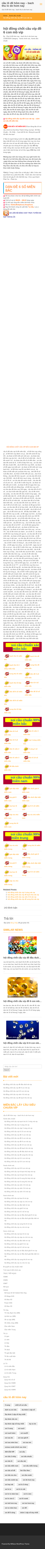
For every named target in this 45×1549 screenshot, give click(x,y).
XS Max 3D (8, 1306)
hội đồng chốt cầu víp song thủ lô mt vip (18, 1224)
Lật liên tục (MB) (10, 1316)
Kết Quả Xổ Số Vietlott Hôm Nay (15, 1293)
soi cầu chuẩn (26, 1456)
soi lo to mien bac (11, 1494)
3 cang (7, 1405)
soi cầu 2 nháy (10, 1456)
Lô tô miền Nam (9, 1370)
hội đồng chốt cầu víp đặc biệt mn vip (17, 1240)
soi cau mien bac (11, 1442)
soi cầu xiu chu (10, 1475)
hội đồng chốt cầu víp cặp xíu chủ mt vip (18, 1201)
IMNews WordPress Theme (19, 1544)
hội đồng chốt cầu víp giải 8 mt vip (16, 1208)
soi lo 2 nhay (23, 1484)
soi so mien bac (11, 1508)
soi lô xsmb (23, 1498)
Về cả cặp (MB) (9, 1319)
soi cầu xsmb (27, 1475)
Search (6, 1070)
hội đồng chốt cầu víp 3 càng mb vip (21, 892)
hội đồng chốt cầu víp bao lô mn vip (16, 1234)
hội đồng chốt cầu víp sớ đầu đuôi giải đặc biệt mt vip (21, 1219)
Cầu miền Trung (10, 1329)
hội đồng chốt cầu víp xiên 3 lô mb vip (17, 1188)
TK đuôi (7, 1349)
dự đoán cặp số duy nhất (14, 1424)
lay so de (32, 1424)
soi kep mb (9, 1484)
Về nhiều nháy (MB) (11, 1323)
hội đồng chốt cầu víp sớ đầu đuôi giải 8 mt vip (20, 1215)
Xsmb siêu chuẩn (15, 15)
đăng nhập (14, 923)
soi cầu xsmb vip (11, 1480)
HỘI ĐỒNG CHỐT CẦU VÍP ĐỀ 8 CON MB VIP (22, 447)
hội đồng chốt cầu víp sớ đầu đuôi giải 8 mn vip (20, 1250)
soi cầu (22, 1452)
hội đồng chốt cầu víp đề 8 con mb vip (22, 1001)
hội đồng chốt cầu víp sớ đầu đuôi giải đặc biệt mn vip (21, 1255)
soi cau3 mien (10, 1433)
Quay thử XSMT (10, 1386)
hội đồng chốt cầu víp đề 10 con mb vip (18, 1145)
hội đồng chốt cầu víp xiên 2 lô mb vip (17, 1185)
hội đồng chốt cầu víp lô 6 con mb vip (17, 1161)
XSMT (5, 1283)
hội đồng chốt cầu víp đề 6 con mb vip (17, 1138)
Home (5, 15)
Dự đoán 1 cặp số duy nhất (15, 1414)
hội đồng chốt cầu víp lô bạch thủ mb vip (18, 1175)
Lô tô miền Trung (10, 1373)
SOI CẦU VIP (9, 1452)
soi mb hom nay (11, 1503)
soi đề (24, 1508)
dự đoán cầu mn (11, 1419)
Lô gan (6, 1336)
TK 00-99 (7, 1359)
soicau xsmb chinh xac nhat (15, 1447)
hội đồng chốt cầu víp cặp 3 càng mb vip (18, 1128)
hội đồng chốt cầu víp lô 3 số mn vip (16, 1247)
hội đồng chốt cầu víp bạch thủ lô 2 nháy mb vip (20, 1121)
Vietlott (5, 1290)
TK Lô (5, 1333)
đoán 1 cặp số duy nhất (29, 1512)
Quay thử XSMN (10, 1390)
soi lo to (8, 1489)
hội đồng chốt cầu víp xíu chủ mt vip (16, 1227)
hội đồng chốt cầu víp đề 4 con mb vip (17, 1135)
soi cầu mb (22, 1461)
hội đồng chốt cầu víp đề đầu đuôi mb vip (22, 957)
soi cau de (9, 1438)
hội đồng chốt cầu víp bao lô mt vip (16, 1198)
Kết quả (6, 1287)
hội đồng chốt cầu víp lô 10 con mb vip (17, 1131)
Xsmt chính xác (8, 1195)
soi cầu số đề (10, 1470)
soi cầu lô (8, 1461)
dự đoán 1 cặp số (28, 1410)
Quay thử (6, 1377)
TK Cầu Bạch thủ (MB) (12, 1313)
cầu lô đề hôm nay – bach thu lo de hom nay (18, 4)
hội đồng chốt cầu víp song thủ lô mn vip (18, 1259)
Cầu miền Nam (9, 1326)
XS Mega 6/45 (9, 1296)
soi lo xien (27, 1494)
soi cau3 (21, 1428)
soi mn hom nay (28, 1503)
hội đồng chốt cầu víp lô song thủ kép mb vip (19, 1178)
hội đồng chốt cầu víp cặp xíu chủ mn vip (18, 1237)
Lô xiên (6, 1339)
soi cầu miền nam (11, 1466)
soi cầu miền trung (30, 1466)
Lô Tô (5, 1363)
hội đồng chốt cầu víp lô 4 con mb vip (17, 1158)
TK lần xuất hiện (10, 1356)
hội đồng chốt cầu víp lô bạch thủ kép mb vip (19, 1171)
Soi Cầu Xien (25, 1470)
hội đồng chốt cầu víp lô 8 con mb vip (22, 1043)
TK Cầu (6, 1310)
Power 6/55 (8, 1303)
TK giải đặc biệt (9, 1353)
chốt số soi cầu (21, 1405)
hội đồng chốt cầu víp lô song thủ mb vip (18, 1181)
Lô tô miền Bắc (9, 1366)
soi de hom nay (28, 1480)
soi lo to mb (20, 1489)
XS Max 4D (8, 1299)
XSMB (5, 1277)
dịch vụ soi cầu (10, 1410)
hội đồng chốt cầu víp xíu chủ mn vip (17, 1263)
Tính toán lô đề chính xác (12, 1270)
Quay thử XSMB (10, 1383)
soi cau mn (27, 1442)
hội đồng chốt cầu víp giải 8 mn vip (16, 1244)
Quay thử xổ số (9, 1380)
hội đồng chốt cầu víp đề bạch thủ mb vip (23, 895)
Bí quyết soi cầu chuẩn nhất (12, 1267)
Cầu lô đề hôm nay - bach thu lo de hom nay (21, 36)
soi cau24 (24, 1433)
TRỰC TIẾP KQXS (9, 1273)
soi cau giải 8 (23, 1438)
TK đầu (6, 1346)
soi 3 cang (9, 1428)
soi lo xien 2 (9, 1498)
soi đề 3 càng (10, 1512)
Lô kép (6, 1343)
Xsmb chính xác (24, 38)
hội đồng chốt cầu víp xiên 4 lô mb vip (22, 897)
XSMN (5, 1280)
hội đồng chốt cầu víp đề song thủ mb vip (23, 899)
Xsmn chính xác (8, 1231)
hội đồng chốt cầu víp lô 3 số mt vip (16, 1211)
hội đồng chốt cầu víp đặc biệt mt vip (17, 1205)
